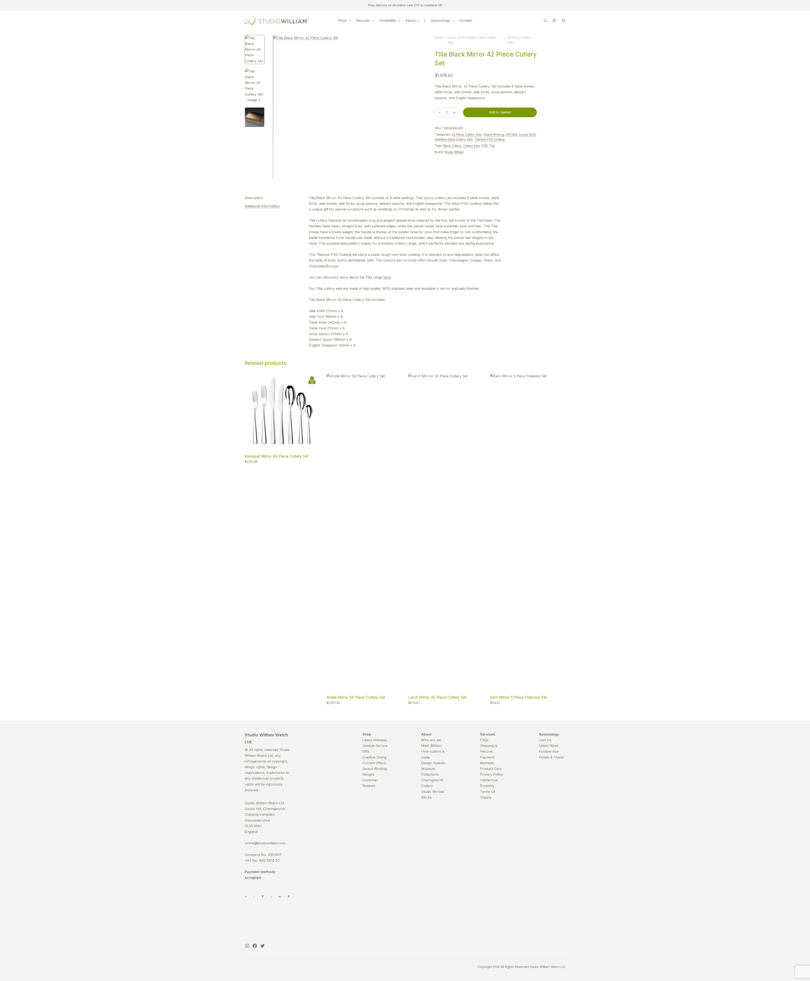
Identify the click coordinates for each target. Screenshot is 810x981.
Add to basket (500, 112)
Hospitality (387, 20)
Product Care (491, 769)
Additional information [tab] (262, 206)
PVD (484, 145)
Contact (466, 20)
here (387, 277)
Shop (342, 20)
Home (439, 37)
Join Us (545, 740)
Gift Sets (511, 134)
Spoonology (440, 20)
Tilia (492, 145)
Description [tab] (254, 198)
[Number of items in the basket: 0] (563, 20)
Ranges (368, 774)
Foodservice (548, 751)
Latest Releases (374, 740)
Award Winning (493, 134)
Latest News (549, 746)
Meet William (431, 746)
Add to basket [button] (256, 471)
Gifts (365, 751)
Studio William (454, 152)
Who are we (431, 740)
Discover (363, 20)
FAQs (484, 740)
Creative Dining (374, 757)
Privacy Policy (491, 774)
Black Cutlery (452, 145)
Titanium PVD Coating (489, 139)
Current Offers (374, 763)
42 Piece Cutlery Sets (467, 134)
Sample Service (374, 746)
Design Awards (433, 763)
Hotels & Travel (551, 757)
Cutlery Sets (471, 145)
